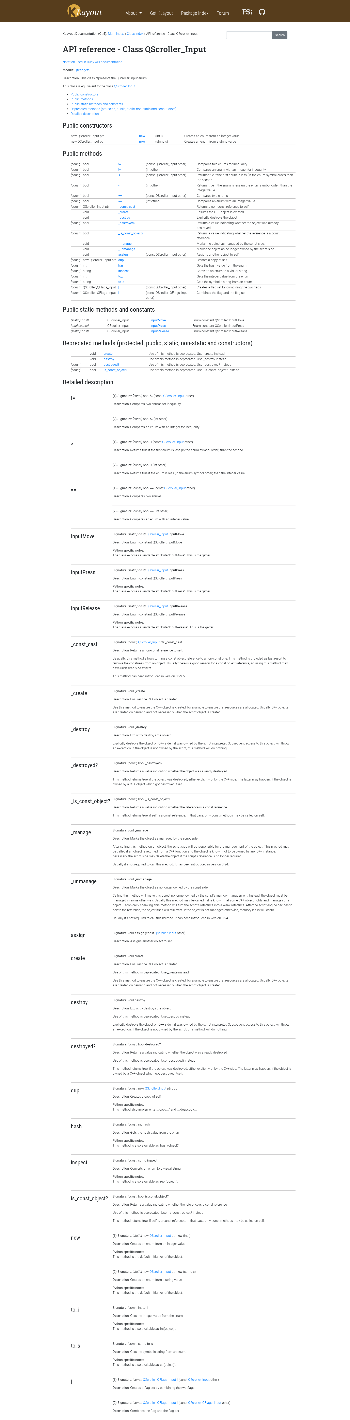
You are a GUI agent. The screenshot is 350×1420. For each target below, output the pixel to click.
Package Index (194, 13)
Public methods (82, 99)
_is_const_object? (130, 233)
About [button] (132, 13)
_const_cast (126, 207)
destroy (109, 359)
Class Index (135, 34)
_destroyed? (126, 223)
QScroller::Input (124, 86)
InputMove (158, 320)
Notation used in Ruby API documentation (92, 62)
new (142, 136)
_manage (124, 244)
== (120, 196)
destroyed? (111, 364)
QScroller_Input (174, 396)
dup (121, 260)
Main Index (116, 34)
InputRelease (159, 331)
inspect (123, 271)
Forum (223, 13)
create (108, 354)
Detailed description (85, 114)
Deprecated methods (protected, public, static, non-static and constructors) (123, 109)
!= (119, 164)
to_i (120, 276)
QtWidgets (82, 70)
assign (123, 254)
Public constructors (84, 94)
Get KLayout (161, 13)
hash (121, 265)
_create (123, 212)
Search (280, 35)
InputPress (158, 326)
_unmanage (126, 249)
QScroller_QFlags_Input (159, 1380)
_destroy (124, 217)
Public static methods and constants (97, 104)
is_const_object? (115, 370)
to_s (121, 282)
